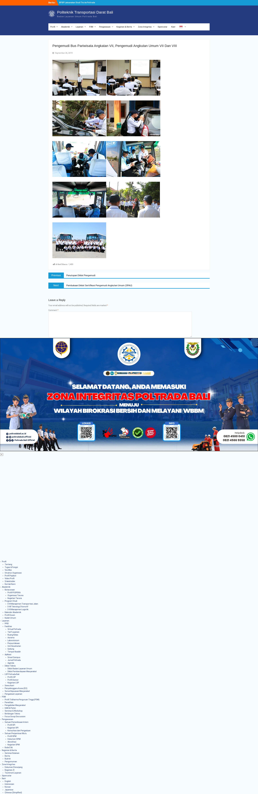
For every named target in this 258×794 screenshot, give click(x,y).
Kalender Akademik (13, 612)
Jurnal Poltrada (14, 660)
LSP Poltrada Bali (12, 674)
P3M (91, 27)
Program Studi (11, 601)
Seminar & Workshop (14, 711)
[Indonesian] (182, 26)
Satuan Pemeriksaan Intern (16, 722)
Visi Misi (8, 570)
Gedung (11, 649)
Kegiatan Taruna (15, 598)
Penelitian (9, 702)
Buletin (8, 759)
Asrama (11, 638)
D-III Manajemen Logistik (18, 609)
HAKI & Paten (10, 708)
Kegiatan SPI (13, 728)
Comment (53, 310)
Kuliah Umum (10, 618)
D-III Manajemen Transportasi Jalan (23, 604)
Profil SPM (12, 736)
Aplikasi (8, 654)
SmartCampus (14, 657)
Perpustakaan (14, 643)
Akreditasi (12, 742)
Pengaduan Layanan (13, 694)
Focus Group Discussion (15, 716)
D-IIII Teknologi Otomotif (18, 607)
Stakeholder (10, 581)
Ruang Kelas (13, 635)
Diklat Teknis (10, 666)
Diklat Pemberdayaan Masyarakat (22, 671)
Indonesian (9, 784)
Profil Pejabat (10, 576)
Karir (173, 27)
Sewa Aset (9, 685)
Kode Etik (9, 747)
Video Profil (9, 578)
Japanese (9, 790)
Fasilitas (8, 626)
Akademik (65, 27)
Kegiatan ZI (9, 770)
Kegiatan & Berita (124, 27)
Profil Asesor (13, 680)
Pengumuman (11, 761)
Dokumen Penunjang (13, 767)
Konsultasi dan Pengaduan (19, 730)
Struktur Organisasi (13, 573)
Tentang (8, 564)
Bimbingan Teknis (12, 714)
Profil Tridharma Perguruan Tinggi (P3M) (22, 700)
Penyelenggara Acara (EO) (16, 688)
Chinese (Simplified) (13, 792)
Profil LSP (12, 677)
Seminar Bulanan (12, 753)
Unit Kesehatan (14, 646)
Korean (8, 787)
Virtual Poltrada (14, 629)
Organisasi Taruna (15, 595)
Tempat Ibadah (14, 652)
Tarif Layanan (13, 632)
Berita (7, 756)
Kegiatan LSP (13, 683)
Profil (52, 27)
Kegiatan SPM (14, 745)
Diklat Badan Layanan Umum (20, 669)
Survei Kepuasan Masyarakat (17, 691)
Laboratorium (13, 640)
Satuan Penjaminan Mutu (16, 733)
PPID (7, 623)
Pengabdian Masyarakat (15, 705)
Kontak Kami (10, 584)
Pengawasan (104, 27)
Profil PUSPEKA (14, 592)
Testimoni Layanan (13, 773)
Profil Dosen (10, 615)
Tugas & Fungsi (11, 567)
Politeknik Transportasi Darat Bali (85, 12)
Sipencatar (162, 27)
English (8, 781)
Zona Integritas (145, 27)
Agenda (11, 663)
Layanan (79, 27)
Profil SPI (11, 725)
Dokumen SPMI (14, 739)
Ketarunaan (10, 590)
